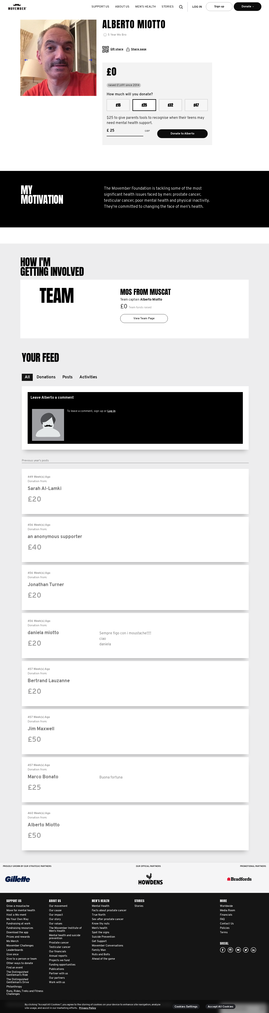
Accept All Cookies (220, 1006)
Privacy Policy (87, 1008)
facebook (222, 950)
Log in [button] (197, 7)
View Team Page (144, 318)
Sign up (219, 6)
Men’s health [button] (145, 6)
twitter (246, 950)
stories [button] (168, 6)
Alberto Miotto (151, 299)
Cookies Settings (186, 1006)
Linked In (253, 950)
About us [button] (122, 6)
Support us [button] (100, 6)
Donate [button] (242, 8)
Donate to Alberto (182, 133)
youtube (238, 950)
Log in (111, 411)
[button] (182, 7)
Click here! (230, 950)
